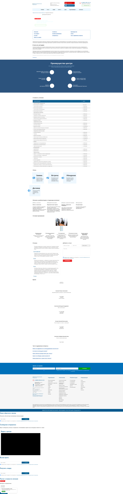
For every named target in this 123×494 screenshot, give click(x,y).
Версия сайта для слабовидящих (38, 393)
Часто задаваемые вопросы (77, 35)
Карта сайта (34, 394)
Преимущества (74, 31)
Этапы (72, 33)
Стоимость (54, 31)
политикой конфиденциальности (85, 257)
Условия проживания (56, 33)
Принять (3, 491)
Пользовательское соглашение (37, 396)
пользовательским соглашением (68, 258)
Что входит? (36, 33)
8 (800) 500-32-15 (86, 2)
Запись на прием (37, 37)
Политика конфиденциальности (38, 395)
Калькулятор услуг (70, 5)
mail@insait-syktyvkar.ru (39, 385)
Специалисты (55, 35)
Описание (36, 31)
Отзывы (35, 35)
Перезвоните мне (87, 5)
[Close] (1, 430)
